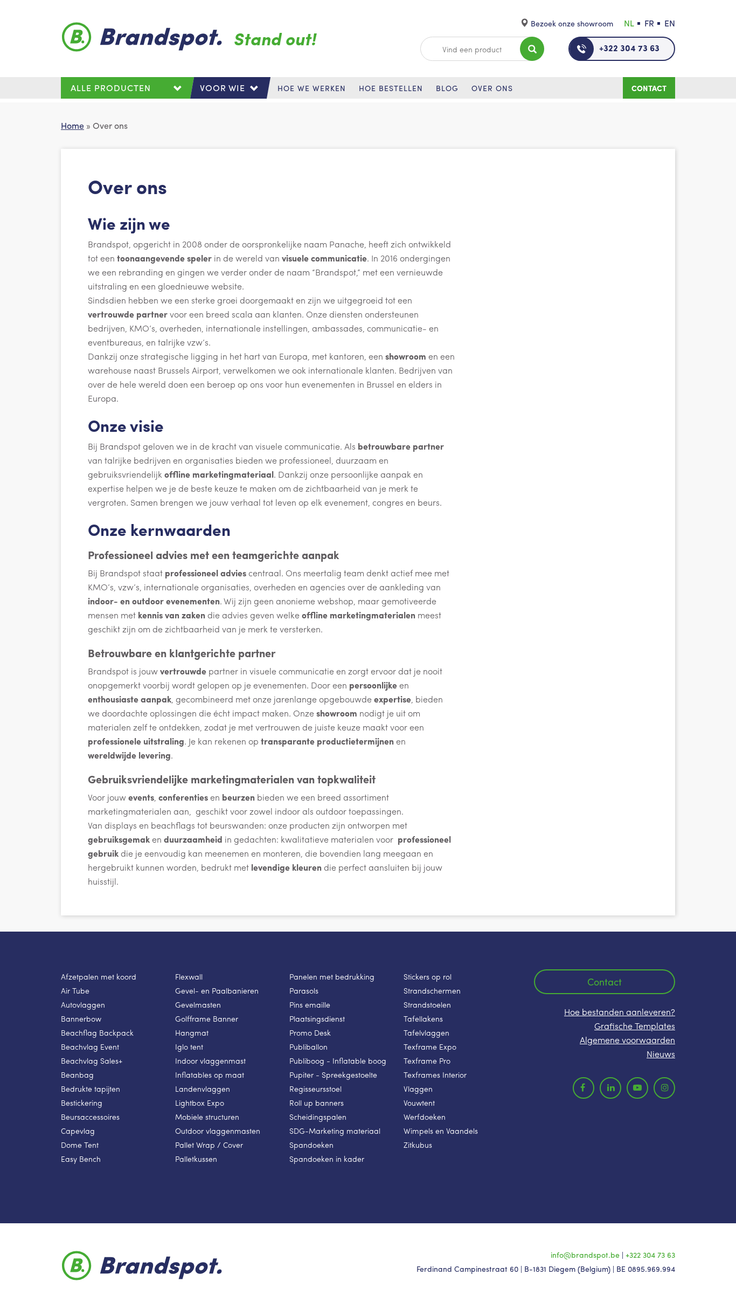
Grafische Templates (634, 1025)
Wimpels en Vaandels (441, 1130)
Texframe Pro (427, 1060)
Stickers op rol (428, 976)
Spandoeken (311, 1144)
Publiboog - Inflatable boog (337, 1060)
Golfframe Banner (206, 1018)
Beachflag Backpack (97, 1032)
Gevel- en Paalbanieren (217, 990)
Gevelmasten (198, 1004)
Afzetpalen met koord (98, 976)
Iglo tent (189, 1046)
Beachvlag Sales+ (91, 1060)
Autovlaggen (83, 1004)
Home (72, 125)
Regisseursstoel (315, 1088)
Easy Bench (81, 1158)
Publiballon (308, 1046)
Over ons (492, 87)
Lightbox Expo (199, 1102)
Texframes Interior (435, 1074)
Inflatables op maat (209, 1074)
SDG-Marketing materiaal (334, 1130)
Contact (648, 87)
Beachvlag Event (90, 1046)
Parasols (303, 990)
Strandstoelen (427, 1004)
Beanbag (77, 1074)
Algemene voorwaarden (627, 1039)
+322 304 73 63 (629, 48)
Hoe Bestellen (391, 87)
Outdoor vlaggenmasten (217, 1130)
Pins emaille (309, 1004)
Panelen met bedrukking (331, 976)
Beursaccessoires (90, 1116)
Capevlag (78, 1130)
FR (649, 23)
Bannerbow (81, 1018)
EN (669, 23)
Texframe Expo (430, 1046)
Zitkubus (418, 1144)
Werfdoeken (425, 1116)
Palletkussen (196, 1158)
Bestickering (81, 1102)
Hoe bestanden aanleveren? (619, 1011)
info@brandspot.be (585, 1254)
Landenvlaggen (202, 1088)
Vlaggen (418, 1088)
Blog (447, 87)
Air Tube (75, 990)
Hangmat (192, 1032)
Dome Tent (80, 1144)
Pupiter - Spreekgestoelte (333, 1074)
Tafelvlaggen (426, 1032)
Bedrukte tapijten (90, 1088)
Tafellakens (423, 1018)
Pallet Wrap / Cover (209, 1144)
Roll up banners (316, 1102)
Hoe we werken (311, 87)
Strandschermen (432, 990)
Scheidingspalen (317, 1116)
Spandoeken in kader (326, 1158)
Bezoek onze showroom (572, 23)
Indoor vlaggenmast (210, 1060)
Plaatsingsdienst (317, 1018)
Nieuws (661, 1054)
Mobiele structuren (207, 1116)
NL (629, 23)
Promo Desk (310, 1032)
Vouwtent (419, 1102)
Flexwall (189, 976)
